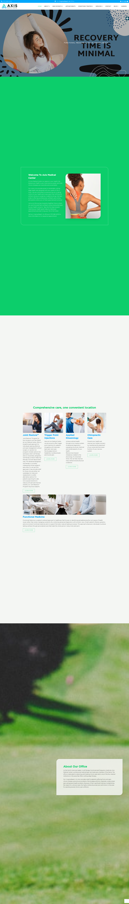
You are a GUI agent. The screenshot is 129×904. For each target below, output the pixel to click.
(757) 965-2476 (7, 1)
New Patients (57, 6)
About (46, 6)
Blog (115, 6)
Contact (108, 6)
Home (40, 6)
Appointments (70, 6)
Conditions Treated (85, 6)
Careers (124, 6)
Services (98, 6)
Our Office (65, 1)
